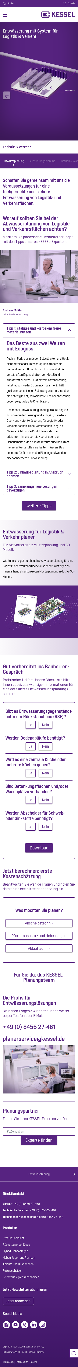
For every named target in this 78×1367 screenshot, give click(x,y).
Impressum (8, 1362)
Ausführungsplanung (42, 161)
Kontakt (71, 3)
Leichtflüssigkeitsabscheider (21, 1277)
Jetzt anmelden (18, 1301)
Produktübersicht (13, 1238)
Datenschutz (22, 1362)
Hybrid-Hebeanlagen (15, 1251)
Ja (30, 725)
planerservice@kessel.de (34, 1038)
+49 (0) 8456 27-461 (29, 1026)
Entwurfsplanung (13, 161)
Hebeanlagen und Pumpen (19, 1257)
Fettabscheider (12, 1270)
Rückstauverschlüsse (16, 1244)
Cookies (33, 1362)
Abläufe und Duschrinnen (18, 1264)
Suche (10, 3)
